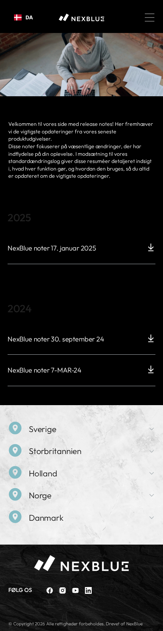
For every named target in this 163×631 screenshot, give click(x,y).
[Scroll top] (154, 622)
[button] (149, 17)
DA (29, 17)
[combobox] (23, 17)
